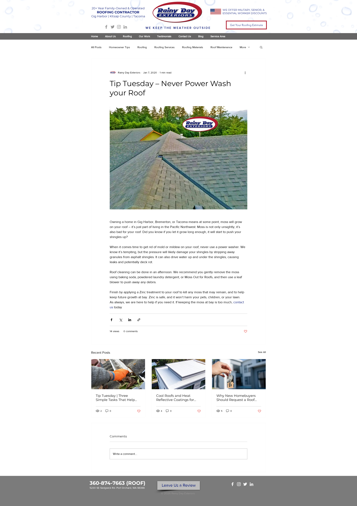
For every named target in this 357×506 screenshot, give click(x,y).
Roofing (142, 47)
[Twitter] (112, 26)
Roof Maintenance (221, 47)
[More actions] (245, 72)
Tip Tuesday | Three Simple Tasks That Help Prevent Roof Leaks (115, 398)
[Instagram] (118, 26)
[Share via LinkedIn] (129, 320)
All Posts (96, 47)
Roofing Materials (192, 47)
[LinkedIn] (125, 26)
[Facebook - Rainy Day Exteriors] (232, 484)
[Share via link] (139, 320)
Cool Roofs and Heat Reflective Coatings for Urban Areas (175, 398)
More (243, 47)
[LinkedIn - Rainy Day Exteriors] (251, 484)
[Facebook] (106, 26)
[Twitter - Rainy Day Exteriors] (245, 484)
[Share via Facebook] (111, 320)
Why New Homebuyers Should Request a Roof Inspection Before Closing (237, 398)
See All (262, 352)
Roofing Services (164, 47)
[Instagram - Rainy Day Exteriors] (238, 484)
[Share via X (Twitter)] (120, 320)
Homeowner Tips (119, 47)
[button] (261, 47)
